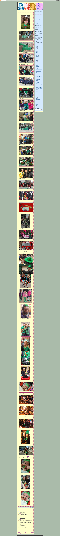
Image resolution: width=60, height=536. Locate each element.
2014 (36, 52)
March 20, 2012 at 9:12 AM (22, 518)
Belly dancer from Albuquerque (39, 19)
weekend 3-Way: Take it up (39, 86)
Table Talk (37, 23)
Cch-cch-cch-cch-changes (38, 83)
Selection (37, 80)
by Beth (36, 97)
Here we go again (38, 79)
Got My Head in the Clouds (39, 87)
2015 (36, 51)
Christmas (37, 104)
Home (25, 532)
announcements (37, 103)
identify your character (38, 71)
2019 (36, 48)
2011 (36, 91)
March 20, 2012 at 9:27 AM (22, 525)
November (37, 55)
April (36, 61)
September (37, 57)
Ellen (20, 510)
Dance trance (37, 72)
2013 (36, 53)
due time (37, 78)
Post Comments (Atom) (22, 533)
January (37, 90)
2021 (36, 46)
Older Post (32, 532)
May (36, 60)
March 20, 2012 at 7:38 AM (22, 512)
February (37, 89)
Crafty (36, 64)
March (37, 62)
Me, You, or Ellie (21, 513)
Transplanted (37, 22)
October (37, 56)
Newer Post (19, 532)
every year (28, 456)
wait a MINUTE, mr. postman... (39, 88)
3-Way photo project (38, 99)
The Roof (37, 65)
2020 (36, 47)
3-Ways (36, 98)
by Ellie (32, 507)
